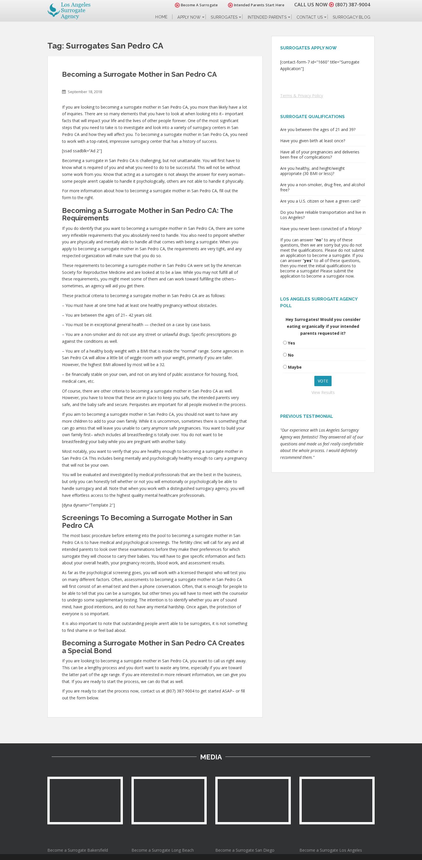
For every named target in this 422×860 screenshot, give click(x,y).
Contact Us (310, 17)
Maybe (295, 367)
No (291, 355)
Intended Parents (267, 17)
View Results (323, 392)
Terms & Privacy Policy (301, 95)
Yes (291, 343)
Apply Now (189, 17)
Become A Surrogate (199, 5)
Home (161, 17)
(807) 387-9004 (352, 4)
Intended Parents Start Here (258, 5)
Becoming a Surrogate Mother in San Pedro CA (139, 74)
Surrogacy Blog (351, 17)
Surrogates (224, 17)
